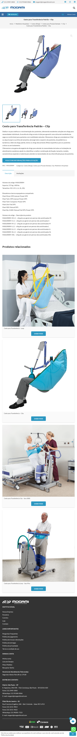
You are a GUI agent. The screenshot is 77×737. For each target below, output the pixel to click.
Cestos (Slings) (35, 24)
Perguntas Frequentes (10, 634)
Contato (5, 624)
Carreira (5, 618)
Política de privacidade (10, 646)
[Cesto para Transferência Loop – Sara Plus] (38, 546)
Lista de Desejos (8, 662)
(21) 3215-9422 (12, 710)
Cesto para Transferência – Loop (14, 328)
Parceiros (5, 615)
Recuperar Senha (8, 668)
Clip (63, 24)
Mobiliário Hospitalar (22, 24)
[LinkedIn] (74, 2)
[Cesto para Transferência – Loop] (38, 291)
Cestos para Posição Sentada (51, 24)
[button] (74, 8)
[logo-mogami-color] (13, 7)
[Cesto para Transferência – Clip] (38, 376)
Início (11, 24)
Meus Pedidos (7, 665)
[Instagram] (70, 2)
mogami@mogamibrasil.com (17, 696)
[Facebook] (65, 2)
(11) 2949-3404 (12, 690)
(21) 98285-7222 (16, 712)
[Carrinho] (63, 14)
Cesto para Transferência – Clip (14, 413)
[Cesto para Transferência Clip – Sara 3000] (38, 461)
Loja (3, 621)
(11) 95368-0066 (16, 693)
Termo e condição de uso (10, 649)
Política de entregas (9, 643)
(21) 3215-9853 (12, 707)
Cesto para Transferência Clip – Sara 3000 (17, 498)
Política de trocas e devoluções (12, 640)
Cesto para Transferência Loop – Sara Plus (17, 583)
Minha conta (6, 659)
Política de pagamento (10, 637)
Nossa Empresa (7, 612)
